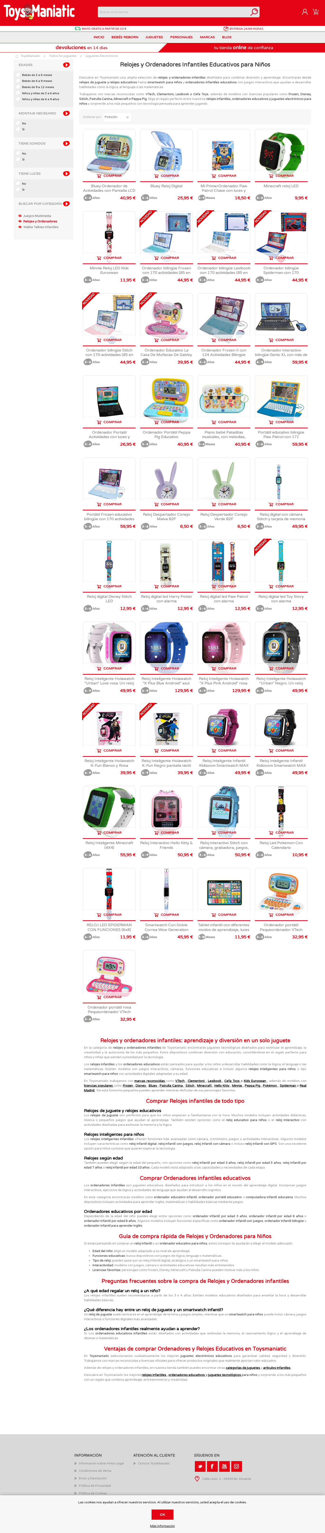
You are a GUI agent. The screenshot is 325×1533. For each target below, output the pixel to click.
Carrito (315, 12)
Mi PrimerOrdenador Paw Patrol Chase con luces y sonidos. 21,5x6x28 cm (224, 190)
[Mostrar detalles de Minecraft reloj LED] (281, 155)
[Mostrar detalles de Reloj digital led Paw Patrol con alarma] (224, 566)
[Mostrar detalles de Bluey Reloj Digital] (166, 155)
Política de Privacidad (95, 1486)
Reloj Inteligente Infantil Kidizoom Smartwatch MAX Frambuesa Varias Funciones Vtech (224, 768)
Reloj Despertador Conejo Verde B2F (223, 516)
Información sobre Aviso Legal (101, 1463)
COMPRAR (112, 176)
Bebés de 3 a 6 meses (37, 75)
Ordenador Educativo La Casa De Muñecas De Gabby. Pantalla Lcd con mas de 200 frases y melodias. (166, 357)
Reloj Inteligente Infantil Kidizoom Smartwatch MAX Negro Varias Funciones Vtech (281, 768)
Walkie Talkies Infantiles (41, 227)
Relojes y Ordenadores (40, 221)
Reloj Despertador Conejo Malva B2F (166, 516)
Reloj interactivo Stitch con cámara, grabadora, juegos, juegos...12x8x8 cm (224, 847)
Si (23, 129)
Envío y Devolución (93, 1478)
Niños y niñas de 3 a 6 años (40, 93)
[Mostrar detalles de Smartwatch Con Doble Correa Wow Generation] (166, 894)
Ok (162, 1515)
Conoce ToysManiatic (154, 1463)
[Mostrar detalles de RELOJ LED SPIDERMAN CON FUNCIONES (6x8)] (109, 894)
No (24, 123)
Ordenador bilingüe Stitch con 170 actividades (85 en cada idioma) (109, 355)
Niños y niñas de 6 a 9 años (40, 99)
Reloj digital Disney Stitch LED (109, 598)
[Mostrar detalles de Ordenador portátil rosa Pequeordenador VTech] (109, 976)
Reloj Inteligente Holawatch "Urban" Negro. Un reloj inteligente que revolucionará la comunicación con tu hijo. (281, 686)
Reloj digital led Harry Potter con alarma (166, 598)
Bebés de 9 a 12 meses (38, 87)
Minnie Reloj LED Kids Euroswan (109, 270)
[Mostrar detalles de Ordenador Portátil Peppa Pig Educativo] (166, 401)
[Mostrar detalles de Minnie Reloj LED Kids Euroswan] (109, 237)
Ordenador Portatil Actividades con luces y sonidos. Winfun (109, 437)
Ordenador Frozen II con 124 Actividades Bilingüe (223, 352)
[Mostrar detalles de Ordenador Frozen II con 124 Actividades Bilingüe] (224, 319)
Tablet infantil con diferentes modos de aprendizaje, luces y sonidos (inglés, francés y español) (223, 932)
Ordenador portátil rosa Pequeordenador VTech (109, 1009)
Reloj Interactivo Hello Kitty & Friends (166, 845)
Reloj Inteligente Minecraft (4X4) (109, 845)
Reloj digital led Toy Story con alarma (281, 598)
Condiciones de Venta (95, 1471)
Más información (162, 1526)
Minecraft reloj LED (281, 186)
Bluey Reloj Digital (166, 186)
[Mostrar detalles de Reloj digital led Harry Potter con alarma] (166, 566)
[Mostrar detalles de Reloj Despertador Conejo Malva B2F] (166, 483)
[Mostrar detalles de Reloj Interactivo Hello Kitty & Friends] (166, 812)
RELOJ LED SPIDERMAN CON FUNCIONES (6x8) (109, 927)
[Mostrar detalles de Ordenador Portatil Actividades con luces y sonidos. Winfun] (109, 401)
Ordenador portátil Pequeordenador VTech (281, 927)
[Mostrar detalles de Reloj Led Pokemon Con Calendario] (281, 812)
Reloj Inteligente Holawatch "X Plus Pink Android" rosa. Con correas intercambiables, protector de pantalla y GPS (223, 686)
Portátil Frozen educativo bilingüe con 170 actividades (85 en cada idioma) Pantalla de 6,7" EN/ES (109, 521)
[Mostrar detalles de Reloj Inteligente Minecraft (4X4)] (109, 812)
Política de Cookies (93, 1493)
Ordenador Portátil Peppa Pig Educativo (166, 434)
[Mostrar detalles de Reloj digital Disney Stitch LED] (109, 566)
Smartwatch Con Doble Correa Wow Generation (166, 927)
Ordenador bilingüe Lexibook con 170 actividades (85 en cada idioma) (223, 273)
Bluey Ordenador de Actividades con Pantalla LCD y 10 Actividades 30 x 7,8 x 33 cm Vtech (109, 193)
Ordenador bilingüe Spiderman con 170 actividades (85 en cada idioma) (281, 275)
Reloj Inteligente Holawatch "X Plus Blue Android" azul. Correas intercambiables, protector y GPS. (166, 686)
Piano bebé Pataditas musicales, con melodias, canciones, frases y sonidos (223, 437)
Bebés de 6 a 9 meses (37, 81)
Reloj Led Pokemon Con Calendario (281, 845)
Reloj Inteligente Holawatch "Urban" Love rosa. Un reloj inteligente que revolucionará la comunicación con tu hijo (109, 686)
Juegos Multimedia (37, 216)
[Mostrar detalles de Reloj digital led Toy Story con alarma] (281, 566)
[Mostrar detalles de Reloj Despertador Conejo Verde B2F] (224, 483)
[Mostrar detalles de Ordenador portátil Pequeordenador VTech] (281, 894)
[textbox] (173, 12)
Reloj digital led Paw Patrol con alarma (224, 598)
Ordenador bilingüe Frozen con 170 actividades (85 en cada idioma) (166, 273)
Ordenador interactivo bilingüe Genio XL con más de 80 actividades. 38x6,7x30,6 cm (281, 357)
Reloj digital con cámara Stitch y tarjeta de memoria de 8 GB (281, 519)
